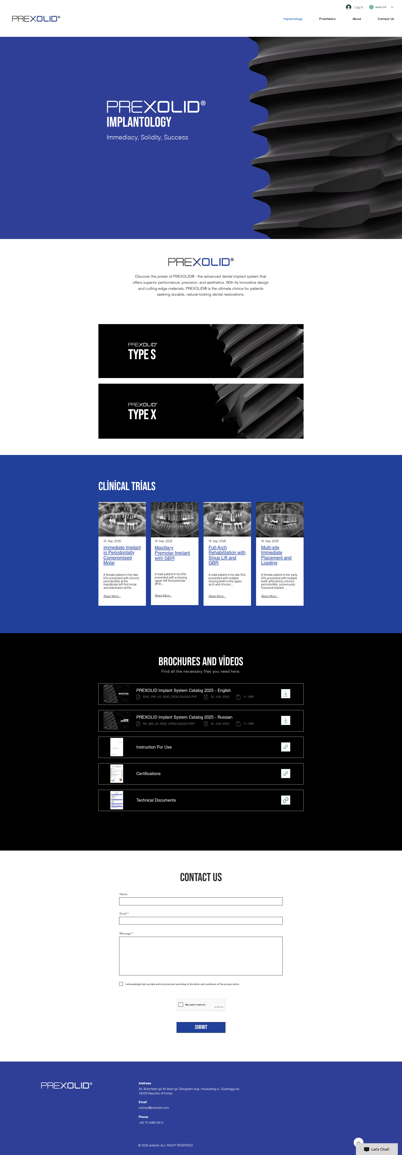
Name (124, 894)
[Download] (285, 693)
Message (125, 933)
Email (123, 913)
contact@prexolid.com (154, 1108)
